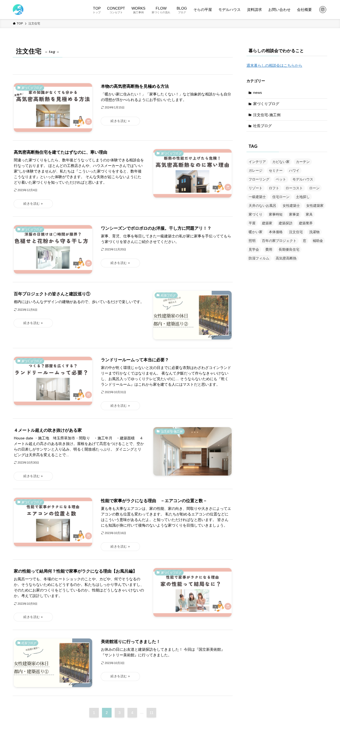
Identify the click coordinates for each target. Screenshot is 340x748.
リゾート (255, 188)
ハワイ (294, 171)
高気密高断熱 (286, 258)
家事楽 (294, 214)
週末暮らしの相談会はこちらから (274, 65)
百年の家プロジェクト (279, 241)
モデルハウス (302, 179)
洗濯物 (314, 232)
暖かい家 (255, 232)
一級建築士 (257, 197)
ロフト (274, 188)
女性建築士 (291, 206)
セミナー (276, 171)
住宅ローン (281, 197)
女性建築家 (315, 206)
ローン (314, 188)
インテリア (257, 162)
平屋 (252, 223)
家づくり (255, 214)
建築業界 (306, 223)
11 (152, 713)
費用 (268, 249)
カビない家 (281, 162)
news (257, 92)
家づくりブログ (266, 104)
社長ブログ (262, 126)
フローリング (259, 179)
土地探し (303, 197)
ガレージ (255, 171)
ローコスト (294, 188)
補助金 (318, 241)
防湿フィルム (259, 258)
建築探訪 (285, 223)
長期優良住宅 (289, 249)
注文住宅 (296, 232)
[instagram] (322, 9)
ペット (281, 179)
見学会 (254, 249)
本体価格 (276, 232)
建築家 (267, 223)
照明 (252, 241)
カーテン (303, 162)
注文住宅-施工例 (266, 115)
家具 (309, 214)
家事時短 (276, 214)
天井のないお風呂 (262, 206)
